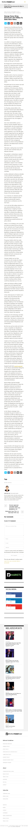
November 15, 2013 (15, 11)
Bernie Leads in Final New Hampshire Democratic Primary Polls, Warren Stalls (14, 710)
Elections (8, 641)
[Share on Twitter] (5, 23)
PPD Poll (4, 782)
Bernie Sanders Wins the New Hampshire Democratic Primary (12, 661)
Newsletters (5, 798)
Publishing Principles (7, 743)
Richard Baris (14, 493)
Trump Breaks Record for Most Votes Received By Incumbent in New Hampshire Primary (13, 644)
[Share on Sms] (15, 23)
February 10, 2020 (9, 712)
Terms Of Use (5, 776)
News (9, 4)
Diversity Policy (6, 757)
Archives (5, 804)
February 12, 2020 (9, 646)
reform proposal (8, 482)
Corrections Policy (7, 754)
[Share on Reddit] (12, 23)
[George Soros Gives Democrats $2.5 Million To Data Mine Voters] (8, 488)
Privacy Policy (6, 818)
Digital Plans (5, 796)
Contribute (5, 812)
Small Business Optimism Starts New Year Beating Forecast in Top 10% (13, 677)
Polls (7, 708)
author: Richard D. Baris (9, 12)
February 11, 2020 (9, 679)
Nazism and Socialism (10, 726)
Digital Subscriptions (7, 815)
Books (4, 807)
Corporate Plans (6, 793)
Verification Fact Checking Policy (10, 751)
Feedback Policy (6, 746)
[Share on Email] (18, 23)
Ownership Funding (7, 762)
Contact (4, 784)
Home (5, 4)
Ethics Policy (5, 749)
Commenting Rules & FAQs (8, 771)
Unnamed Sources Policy (8, 759)
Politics (8, 11)
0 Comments (18, 12)
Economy (8, 675)
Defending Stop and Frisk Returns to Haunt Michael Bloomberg (13, 694)
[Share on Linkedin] (8, 23)
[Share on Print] (21, 23)
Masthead (5, 779)
